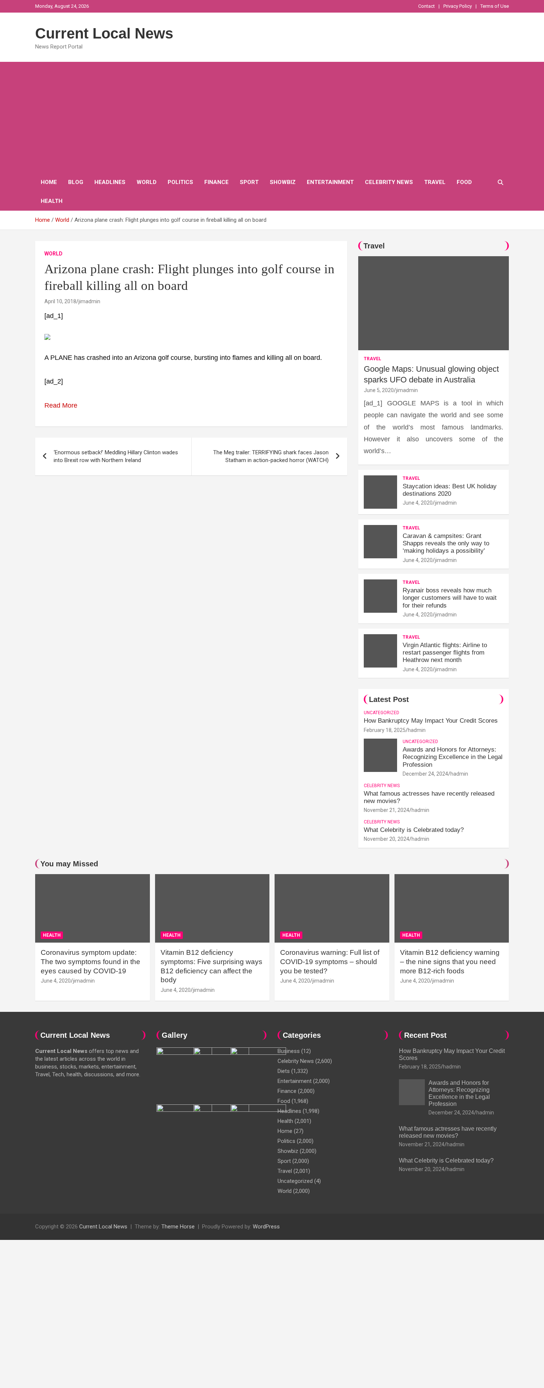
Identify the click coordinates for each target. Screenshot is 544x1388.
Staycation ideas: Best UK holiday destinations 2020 (450, 490)
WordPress (266, 1226)
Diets (284, 1071)
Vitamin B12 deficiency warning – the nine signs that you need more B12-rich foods (450, 961)
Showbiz (283, 182)
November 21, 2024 (386, 810)
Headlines (109, 182)
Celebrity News (389, 182)
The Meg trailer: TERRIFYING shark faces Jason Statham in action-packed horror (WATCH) (271, 456)
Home (49, 182)
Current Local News (104, 33)
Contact (426, 6)
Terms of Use (494, 6)
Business (289, 1051)
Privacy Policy (457, 6)
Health (52, 201)
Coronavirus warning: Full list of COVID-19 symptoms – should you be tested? (329, 961)
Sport (249, 182)
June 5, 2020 (379, 390)
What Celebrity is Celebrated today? (414, 829)
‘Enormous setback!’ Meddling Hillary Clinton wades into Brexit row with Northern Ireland (116, 456)
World (147, 182)
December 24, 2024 (425, 774)
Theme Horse (178, 1226)
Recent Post (425, 1035)
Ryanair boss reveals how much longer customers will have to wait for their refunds (450, 598)
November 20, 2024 (386, 839)
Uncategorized (381, 712)
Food (464, 182)
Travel (435, 182)
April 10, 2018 (60, 301)
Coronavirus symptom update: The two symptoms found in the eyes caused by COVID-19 (90, 961)
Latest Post (389, 699)
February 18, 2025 (385, 730)
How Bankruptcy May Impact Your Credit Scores (432, 720)
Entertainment (330, 182)
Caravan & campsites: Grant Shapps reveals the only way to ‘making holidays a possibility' (446, 543)
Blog (75, 182)
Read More (60, 405)
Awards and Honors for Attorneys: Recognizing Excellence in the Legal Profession (453, 757)
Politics (180, 182)
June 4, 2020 (418, 503)
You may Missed (69, 864)
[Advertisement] (272, 117)
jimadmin (89, 301)
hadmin (417, 730)
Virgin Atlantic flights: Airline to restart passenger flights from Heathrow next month (445, 653)
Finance (216, 182)
